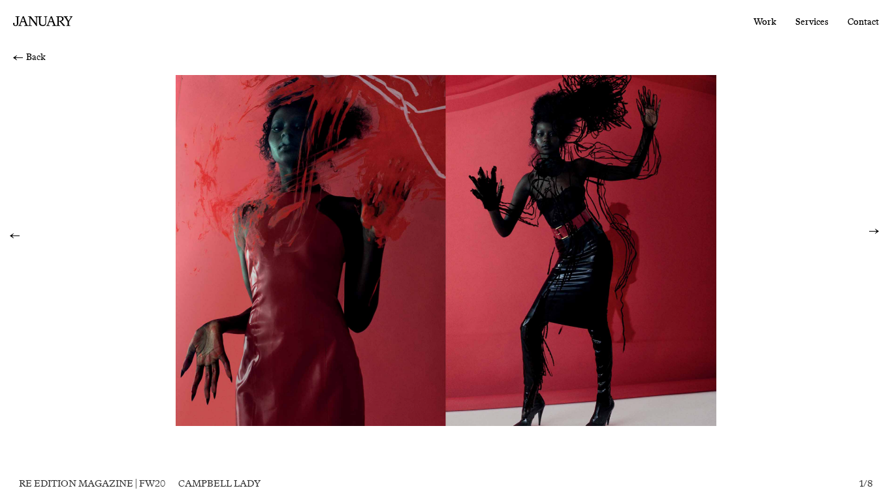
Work (765, 22)
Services (812, 22)
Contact (863, 22)
